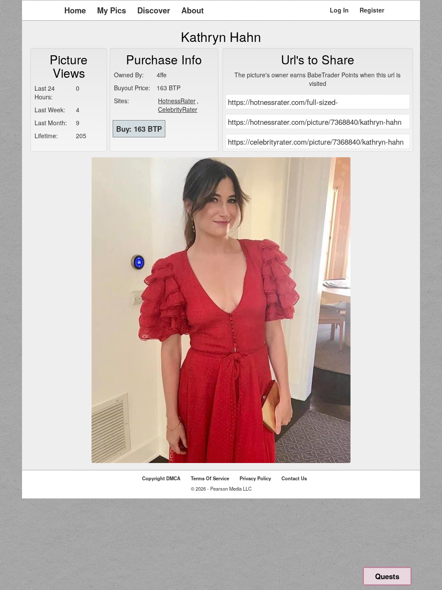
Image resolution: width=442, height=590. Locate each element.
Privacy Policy (255, 478)
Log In (339, 10)
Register (372, 10)
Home (75, 10)
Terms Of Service (210, 478)
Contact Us (294, 478)
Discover (153, 10)
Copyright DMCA (161, 478)
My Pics (111, 10)
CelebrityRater (177, 109)
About (192, 10)
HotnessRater (177, 100)
